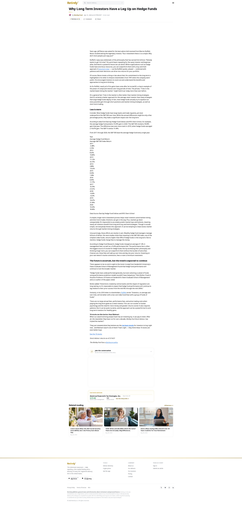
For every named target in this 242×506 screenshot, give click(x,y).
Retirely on (75, 19)
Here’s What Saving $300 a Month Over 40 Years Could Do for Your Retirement (155, 429)
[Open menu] (173, 3)
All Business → (168, 405)
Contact (130, 476)
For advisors (131, 468)
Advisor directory (108, 466)
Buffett (123, 293)
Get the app (106, 471)
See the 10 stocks (96, 334)
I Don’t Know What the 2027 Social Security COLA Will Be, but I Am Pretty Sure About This (85, 430)
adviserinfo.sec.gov (74, 497)
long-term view (104, 69)
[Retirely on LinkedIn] (173, 487)
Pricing (130, 474)
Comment (89, 19)
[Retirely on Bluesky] (165, 487)
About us (130, 466)
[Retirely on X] (161, 487)
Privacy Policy (71, 487)
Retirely (73, 3)
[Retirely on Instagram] (169, 487)
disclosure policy (112, 342)
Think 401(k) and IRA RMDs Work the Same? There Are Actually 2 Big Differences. (120, 429)
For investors (132, 471)
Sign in (155, 466)
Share (99, 19)
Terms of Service (81, 487)
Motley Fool (78, 15)
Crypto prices (107, 468)
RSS (89, 487)
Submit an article (158, 468)
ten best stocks (128, 325)
